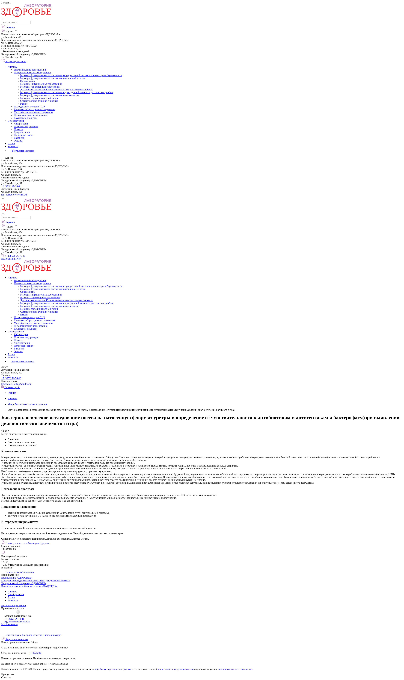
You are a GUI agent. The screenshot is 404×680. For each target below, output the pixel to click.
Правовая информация (13, 605)
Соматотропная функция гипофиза (39, 101)
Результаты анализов (22, 361)
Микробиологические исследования (33, 112)
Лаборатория (21, 123)
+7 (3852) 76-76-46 (11, 186)
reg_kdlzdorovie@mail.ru (14, 194)
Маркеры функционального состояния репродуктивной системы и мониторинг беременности (71, 75)
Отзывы (18, 140)
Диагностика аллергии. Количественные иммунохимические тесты (56, 89)
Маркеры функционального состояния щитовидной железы (52, 78)
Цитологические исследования (30, 115)
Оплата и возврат (52, 635)
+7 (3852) (11, 378)
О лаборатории (16, 120)
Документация (22, 132)
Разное (23, 103)
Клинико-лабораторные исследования (34, 109)
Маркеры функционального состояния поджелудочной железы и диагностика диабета (66, 92)
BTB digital (36, 653)
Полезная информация (26, 126)
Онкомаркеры (27, 81)
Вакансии (19, 137)
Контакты (13, 146)
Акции (11, 143)
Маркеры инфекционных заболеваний (41, 84)
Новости (18, 129)
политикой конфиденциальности (176, 669)
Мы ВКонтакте (9, 624)
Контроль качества (32, 635)
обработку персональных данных (113, 669)
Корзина (10, 27)
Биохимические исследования (30, 69)
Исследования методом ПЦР (29, 106)
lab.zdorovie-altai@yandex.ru (16, 384)
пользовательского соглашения (235, 669)
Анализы (12, 66)
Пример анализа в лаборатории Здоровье (28, 543)
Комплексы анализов (25, 118)
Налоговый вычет (23, 135)
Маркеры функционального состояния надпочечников (49, 95)
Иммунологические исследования (32, 72)
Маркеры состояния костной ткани (39, 98)
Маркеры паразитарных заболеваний (40, 86)
